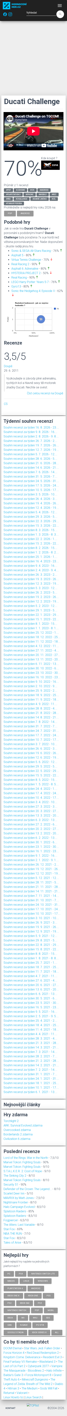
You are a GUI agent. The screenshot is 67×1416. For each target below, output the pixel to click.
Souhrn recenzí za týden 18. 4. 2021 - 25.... (31, 1025)
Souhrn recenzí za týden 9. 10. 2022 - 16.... (31, 681)
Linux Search (33, 1397)
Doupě (8, 366)
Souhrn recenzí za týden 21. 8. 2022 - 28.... (31, 713)
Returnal (9, 1393)
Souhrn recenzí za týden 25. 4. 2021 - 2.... (30, 1020)
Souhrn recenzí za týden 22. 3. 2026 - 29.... (31, 521)
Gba (9, 1325)
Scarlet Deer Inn (14, 1193)
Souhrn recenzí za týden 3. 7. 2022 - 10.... (30, 744)
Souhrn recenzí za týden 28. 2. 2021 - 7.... (30, 1056)
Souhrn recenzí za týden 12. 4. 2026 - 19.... (31, 508)
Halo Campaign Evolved (19, 1207)
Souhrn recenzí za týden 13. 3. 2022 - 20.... (31, 815)
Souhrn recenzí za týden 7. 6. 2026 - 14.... (30, 472)
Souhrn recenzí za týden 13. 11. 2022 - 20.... (32, 659)
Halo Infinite (54, 1370)
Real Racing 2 (20, 264)
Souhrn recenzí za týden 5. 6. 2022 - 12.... (30, 762)
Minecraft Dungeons (35, 1379)
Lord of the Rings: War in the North (26, 1158)
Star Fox (9, 1229)
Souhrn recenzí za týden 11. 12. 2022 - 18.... (32, 641)
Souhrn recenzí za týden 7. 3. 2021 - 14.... (30, 1052)
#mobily (43, 194)
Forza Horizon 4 (14, 1352)
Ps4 (21, 1273)
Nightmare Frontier (16, 1202)
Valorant (22, 1393)
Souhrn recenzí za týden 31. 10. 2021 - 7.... (31, 900)
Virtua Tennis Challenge (26, 259)
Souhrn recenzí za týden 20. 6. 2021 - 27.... (31, 985)
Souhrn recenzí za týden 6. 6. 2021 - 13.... (30, 994)
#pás (8, 199)
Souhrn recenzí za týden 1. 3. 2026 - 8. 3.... (31, 534)
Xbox (10, 1317)
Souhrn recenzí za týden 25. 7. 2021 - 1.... (30, 962)
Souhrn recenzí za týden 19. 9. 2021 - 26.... (31, 927)
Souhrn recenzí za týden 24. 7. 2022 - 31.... (31, 731)
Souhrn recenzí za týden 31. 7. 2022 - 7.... (30, 726)
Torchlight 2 (11, 1121)
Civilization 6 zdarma (17, 1139)
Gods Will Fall (49, 1388)
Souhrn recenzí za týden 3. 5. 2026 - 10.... (30, 494)
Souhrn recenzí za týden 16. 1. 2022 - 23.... (31, 851)
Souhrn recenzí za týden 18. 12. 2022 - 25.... (32, 637)
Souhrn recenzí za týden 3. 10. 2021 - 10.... (31, 918)
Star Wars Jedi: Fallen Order (42, 1348)
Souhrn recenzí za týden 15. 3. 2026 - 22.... (31, 525)
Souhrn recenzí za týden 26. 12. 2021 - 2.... (31, 864)
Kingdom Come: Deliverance (22, 1357)
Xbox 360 (24, 1303)
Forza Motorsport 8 (38, 1375)
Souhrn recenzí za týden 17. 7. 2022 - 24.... (31, 735)
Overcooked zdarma (17, 1130)
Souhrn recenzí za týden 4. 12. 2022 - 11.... (31, 646)
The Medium (30, 1388)
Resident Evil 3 (53, 1357)
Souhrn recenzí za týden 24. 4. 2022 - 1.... (30, 789)
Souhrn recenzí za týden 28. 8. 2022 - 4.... (30, 708)
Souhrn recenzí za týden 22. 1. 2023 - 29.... (31, 615)
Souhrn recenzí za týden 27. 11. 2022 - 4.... (31, 650)
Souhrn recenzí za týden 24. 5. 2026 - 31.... (31, 481)
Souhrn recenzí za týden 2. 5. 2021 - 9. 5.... (31, 1016)
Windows (43, 1281)
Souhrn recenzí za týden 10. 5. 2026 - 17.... (31, 490)
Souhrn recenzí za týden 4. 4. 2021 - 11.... (30, 1034)
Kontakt (10, 1408)
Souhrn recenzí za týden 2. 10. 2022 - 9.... (30, 686)
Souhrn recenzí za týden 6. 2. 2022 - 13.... (30, 838)
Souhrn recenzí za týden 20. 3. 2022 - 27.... (31, 811)
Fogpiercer (11, 1220)
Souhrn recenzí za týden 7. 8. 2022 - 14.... (30, 722)
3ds (48, 1317)
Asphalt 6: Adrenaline (24, 268)
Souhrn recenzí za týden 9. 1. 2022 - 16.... (30, 855)
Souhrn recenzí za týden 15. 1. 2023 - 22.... (31, 619)
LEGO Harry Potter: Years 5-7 (30, 282)
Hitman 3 (14, 1388)
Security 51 (11, 1184)
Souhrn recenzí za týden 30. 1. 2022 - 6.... (30, 842)
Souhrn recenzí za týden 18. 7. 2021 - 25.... (31, 967)
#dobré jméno (40, 199)
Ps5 (48, 1295)
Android (35, 1288)
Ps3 (40, 1303)
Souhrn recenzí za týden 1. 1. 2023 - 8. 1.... (31, 628)
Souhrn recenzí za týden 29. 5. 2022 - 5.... (30, 766)
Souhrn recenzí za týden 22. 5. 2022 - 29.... (31, 771)
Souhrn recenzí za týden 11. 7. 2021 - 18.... (31, 971)
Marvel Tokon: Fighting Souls (22, 1162)
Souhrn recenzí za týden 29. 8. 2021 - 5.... (30, 940)
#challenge (21, 199)
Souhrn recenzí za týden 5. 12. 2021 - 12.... (31, 878)
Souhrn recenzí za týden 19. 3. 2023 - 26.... (31, 579)
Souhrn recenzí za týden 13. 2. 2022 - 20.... (31, 833)
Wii (22, 1317)
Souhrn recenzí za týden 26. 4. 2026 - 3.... (30, 499)
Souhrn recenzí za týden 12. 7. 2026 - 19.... (31, 450)
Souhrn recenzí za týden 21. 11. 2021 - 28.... (32, 887)
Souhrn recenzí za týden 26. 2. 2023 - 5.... (30, 592)
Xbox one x (13, 1295)
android (25, 213)
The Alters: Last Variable (19, 1224)
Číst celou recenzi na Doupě (45, 393)
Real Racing (19, 277)
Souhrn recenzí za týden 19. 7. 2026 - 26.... (31, 445)
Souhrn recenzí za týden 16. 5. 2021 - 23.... (31, 1007)
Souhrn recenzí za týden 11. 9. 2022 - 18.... (31, 699)
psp (10, 213)
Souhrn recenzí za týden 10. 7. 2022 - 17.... (31, 739)
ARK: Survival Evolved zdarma (23, 1125)
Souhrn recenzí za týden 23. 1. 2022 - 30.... (31, 846)
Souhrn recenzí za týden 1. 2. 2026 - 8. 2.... (31, 552)
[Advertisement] (33, 58)
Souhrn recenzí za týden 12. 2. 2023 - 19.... (31, 601)
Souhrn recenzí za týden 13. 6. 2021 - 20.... (31, 989)
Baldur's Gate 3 (14, 1375)
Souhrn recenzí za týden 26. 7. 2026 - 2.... (30, 441)
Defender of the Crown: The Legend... (28, 1189)
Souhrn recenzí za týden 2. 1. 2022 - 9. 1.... (31, 860)
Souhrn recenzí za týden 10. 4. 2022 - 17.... (31, 797)
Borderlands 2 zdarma (18, 1134)
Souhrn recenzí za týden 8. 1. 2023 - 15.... (30, 623)
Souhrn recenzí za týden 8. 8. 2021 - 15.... (30, 954)
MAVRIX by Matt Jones (19, 1198)
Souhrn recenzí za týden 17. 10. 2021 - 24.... (32, 909)
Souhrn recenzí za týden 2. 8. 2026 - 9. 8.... (31, 436)
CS (6, 404)
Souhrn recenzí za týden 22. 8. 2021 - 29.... (31, 945)
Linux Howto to (13, 1397)
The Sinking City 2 (15, 1175)
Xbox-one (33, 1295)
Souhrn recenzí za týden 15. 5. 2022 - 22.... (31, 775)
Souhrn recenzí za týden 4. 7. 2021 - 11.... (30, 976)
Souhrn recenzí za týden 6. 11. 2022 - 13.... (31, 664)
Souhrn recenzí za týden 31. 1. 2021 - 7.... (30, 1074)
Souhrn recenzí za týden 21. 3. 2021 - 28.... (31, 1043)
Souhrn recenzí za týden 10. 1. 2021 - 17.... (31, 1087)
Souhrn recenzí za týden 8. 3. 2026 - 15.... (30, 530)
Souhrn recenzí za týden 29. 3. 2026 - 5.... (30, 516)
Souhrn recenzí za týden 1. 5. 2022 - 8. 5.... (31, 784)
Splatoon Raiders (15, 1211)
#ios (32, 190)
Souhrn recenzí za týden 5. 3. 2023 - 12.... (30, 588)
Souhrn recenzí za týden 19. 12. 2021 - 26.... (32, 869)
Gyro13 (16, 286)
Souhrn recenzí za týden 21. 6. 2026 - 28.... (31, 463)
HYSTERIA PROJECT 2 (26, 273)
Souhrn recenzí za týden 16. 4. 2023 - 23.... (31, 561)
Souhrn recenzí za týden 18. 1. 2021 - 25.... (31, 1083)
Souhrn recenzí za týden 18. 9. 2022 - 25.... (31, 695)
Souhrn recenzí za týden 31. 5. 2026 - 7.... (30, 476)
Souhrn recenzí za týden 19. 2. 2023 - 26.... (31, 597)
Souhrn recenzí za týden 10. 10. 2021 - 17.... (32, 913)
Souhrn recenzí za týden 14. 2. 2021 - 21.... (31, 1065)
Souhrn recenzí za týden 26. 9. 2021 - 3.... (30, 922)
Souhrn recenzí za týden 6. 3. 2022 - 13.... (30, 820)
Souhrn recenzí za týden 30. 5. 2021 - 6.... (30, 998)
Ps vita (40, 1325)
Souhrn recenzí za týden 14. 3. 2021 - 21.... (31, 1047)
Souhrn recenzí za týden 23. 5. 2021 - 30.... (31, 1003)
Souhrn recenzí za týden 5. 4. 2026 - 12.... (30, 512)
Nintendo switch (16, 1310)
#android (44, 190)
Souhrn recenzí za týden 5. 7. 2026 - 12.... (30, 454)
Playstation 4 (15, 1288)
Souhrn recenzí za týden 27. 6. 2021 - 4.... (30, 980)
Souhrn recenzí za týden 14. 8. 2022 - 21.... (31, 717)
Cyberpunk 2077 (39, 1366)
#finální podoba (14, 203)
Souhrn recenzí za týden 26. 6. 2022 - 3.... (30, 748)
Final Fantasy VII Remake (21, 1361)
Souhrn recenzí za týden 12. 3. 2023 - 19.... (31, 583)
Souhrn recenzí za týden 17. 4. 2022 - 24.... (31, 793)
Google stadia (15, 1332)
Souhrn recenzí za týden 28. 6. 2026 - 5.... (30, 458)
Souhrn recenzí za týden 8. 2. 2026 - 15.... (30, 548)
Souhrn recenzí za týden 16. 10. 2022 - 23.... (32, 677)
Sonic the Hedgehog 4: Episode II (33, 291)
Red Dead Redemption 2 (43, 1352)
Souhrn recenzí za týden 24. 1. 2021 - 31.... (31, 1078)
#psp (8, 190)
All (57, 1332)
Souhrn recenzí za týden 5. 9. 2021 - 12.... (30, 936)
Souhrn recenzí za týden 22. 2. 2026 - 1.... (30, 539)
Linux (26, 1281)
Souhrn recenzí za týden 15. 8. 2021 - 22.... (31, 949)
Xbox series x (39, 1332)
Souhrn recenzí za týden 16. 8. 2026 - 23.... (31, 427)
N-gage (24, 1325)
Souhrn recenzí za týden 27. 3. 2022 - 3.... (30, 806)
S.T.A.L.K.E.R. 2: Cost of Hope (23, 1171)
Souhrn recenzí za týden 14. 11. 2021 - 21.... (32, 891)
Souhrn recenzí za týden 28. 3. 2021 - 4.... (30, 1038)
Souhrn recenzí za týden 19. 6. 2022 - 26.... (31, 753)
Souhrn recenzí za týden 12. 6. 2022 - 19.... (31, 757)
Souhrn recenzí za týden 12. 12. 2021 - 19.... (32, 873)
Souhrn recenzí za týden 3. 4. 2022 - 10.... (30, 802)
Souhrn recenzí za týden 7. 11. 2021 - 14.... (31, 896)
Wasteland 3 (47, 1361)
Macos (11, 1281)
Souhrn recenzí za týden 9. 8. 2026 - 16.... (30, 432)
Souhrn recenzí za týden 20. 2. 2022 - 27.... (31, 829)
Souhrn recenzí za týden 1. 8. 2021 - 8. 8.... (31, 958)
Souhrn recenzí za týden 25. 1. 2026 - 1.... (30, 557)
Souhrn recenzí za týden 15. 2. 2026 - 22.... (31, 543)
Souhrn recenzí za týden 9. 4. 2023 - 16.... (30, 566)
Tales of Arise (12, 1242)
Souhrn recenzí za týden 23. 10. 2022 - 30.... (32, 673)
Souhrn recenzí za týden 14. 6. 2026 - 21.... (31, 467)
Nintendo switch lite (43, 1273)
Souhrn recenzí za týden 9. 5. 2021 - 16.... (30, 1011)
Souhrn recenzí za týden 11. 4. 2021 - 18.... (31, 1029)
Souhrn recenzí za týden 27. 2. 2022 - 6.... (30, 824)
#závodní (20, 190)
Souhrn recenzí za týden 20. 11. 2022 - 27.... (32, 655)
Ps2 (9, 1303)
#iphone (30, 194)
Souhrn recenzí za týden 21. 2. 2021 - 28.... (31, 1061)
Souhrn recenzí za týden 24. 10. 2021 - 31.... (32, 904)
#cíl (54, 199)
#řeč (54, 194)
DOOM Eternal (13, 1348)
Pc (8, 1273)
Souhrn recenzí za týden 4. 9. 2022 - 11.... (30, 704)
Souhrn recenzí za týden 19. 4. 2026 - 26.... (31, 503)
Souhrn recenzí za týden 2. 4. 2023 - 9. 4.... (31, 570)
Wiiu (35, 1317)
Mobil (51, 1310)
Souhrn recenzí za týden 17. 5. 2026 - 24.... (31, 485)
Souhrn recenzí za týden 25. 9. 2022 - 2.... (30, 690)
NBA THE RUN (13, 1233)
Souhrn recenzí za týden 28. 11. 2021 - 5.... (31, 882)
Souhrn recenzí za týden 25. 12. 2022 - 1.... (31, 632)
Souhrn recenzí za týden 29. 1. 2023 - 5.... (30, 610)
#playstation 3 (13, 194)
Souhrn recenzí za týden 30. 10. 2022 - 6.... (31, 668)
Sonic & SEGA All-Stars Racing (31, 251)
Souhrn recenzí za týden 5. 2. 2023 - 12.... (30, 606)
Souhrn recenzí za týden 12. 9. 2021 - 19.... (31, 931)
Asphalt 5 (17, 255)
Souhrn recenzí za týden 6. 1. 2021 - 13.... (30, 1092)
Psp (37, 1310)
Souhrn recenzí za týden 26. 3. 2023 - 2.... (30, 574)
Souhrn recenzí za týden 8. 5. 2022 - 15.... (30, 780)
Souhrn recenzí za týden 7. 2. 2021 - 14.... (30, 1069)
